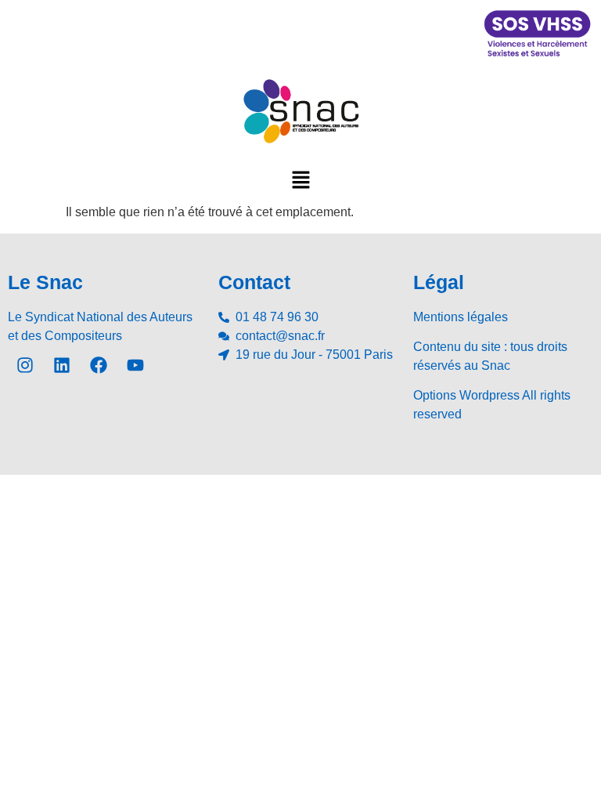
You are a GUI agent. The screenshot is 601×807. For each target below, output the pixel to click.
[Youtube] (135, 365)
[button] (300, 179)
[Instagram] (25, 365)
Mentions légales (460, 317)
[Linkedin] (62, 365)
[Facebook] (98, 365)
